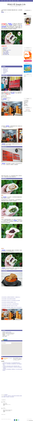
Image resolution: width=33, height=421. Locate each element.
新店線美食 (5, 394)
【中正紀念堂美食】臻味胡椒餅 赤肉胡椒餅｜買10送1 (8, 302)
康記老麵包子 (6, 395)
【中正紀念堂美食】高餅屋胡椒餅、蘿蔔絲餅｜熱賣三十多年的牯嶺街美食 (11, 307)
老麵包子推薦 (14, 395)
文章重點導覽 (3, 66)
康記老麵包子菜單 (5, 69)
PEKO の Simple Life (16, 4)
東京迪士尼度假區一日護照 (6, 54)
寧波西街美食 (18, 395)
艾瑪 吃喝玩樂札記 (26, 102)
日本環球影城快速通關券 (5, 53)
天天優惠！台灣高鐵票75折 (6, 52)
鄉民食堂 (25, 103)
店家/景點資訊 (4, 72)
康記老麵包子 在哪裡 (5, 68)
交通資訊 (4, 73)
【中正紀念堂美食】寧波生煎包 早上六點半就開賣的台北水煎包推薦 (10, 300)
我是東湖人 (27, 105)
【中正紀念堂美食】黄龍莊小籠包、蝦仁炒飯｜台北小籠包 (9, 305)
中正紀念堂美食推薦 (5, 71)
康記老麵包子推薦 (5, 70)
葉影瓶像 (25, 105)
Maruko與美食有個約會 (26, 100)
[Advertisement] (11, 18)
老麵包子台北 (10, 395)
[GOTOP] (18, 420)
